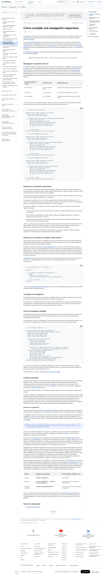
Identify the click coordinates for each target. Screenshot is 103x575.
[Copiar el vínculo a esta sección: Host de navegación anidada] (47, 311)
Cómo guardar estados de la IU (36, 387)
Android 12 (64, 557)
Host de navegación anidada (70, 493)
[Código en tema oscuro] (80, 108)
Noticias (22, 555)
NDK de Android (79, 556)
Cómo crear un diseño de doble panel (37, 286)
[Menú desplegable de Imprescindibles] (24, 1)
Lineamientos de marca (37, 571)
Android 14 (64, 553)
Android (22, 546)
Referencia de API (79, 552)
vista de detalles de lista (48, 247)
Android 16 (64, 548)
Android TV (50, 556)
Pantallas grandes (52, 547)
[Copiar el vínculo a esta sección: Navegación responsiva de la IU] (49, 64)
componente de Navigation (31, 52)
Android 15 (64, 550)
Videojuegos (37, 546)
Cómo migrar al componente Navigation (48, 410)
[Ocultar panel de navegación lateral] (16, 572)
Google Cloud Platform (61, 565)
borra (32, 416)
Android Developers (27, 22)
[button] (8, 19)
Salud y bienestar (38, 550)
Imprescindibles (19, 1)
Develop (4, 7)
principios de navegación (29, 38)
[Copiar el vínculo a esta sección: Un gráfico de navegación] (45, 294)
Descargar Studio (79, 554)
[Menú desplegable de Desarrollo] (35, 1)
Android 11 (64, 559)
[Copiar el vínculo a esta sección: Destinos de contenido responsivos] (53, 186)
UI (18, 7)
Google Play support (93, 553)
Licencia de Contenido (75, 518)
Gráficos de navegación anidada (52, 372)
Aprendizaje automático (39, 548)
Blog (21, 557)
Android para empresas (26, 548)
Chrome (44, 565)
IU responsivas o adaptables (33, 42)
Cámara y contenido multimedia (38, 553)
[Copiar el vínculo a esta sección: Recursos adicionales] (41, 504)
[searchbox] (9, 12)
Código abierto (24, 553)
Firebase (51, 565)
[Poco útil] (82, 23)
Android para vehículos (53, 554)
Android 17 (64, 546)
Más (40, 1)
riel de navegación (50, 45)
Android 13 (64, 555)
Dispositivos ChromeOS (53, 552)
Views (23, 7)
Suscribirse (85, 571)
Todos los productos (74, 565)
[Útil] (80, 23)
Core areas (12, 7)
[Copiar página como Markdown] (29, 31)
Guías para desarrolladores (82, 550)
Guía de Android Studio (81, 547)
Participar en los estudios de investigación (94, 556)
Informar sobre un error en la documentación (95, 550)
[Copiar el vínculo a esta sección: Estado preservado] (40, 378)
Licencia (28, 571)
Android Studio (91, 1)
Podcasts (23, 559)
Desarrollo (30, 1)
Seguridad (23, 550)
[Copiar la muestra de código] (82, 108)
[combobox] (64, 1)
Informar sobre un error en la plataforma (95, 547)
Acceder (99, 1)
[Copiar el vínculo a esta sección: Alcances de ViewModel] (40, 407)
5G (35, 558)
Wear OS (50, 550)
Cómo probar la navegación (33, 507)
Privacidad (36, 556)
